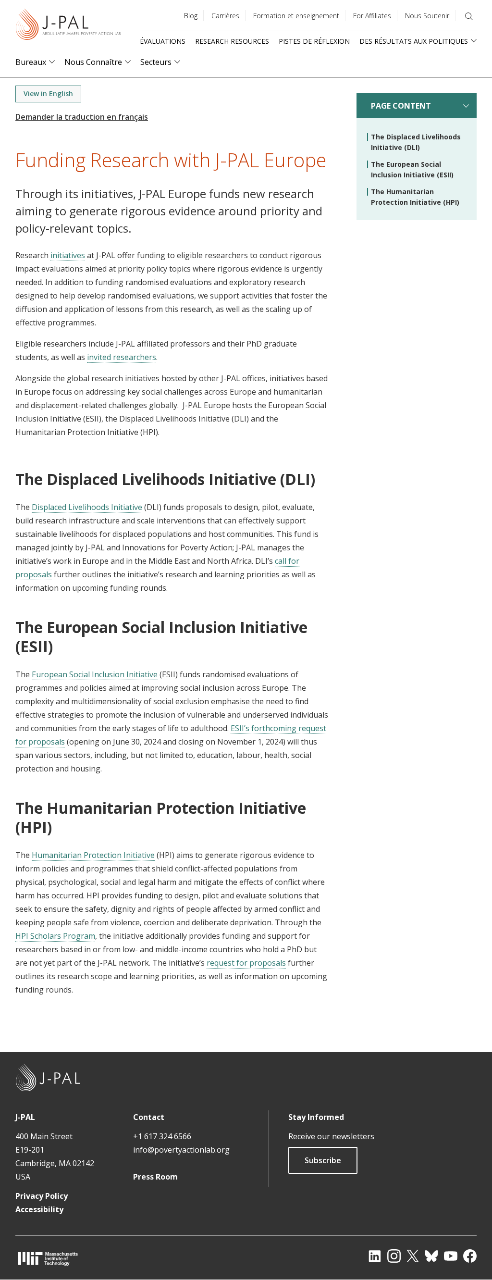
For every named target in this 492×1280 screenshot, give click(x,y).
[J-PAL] (68, 26)
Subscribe (323, 1160)
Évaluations (162, 41)
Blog (190, 15)
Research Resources (232, 41)
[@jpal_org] (394, 1256)
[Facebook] (470, 1256)
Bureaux (30, 62)
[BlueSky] (431, 1256)
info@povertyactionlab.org (181, 1149)
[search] (469, 16)
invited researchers (121, 357)
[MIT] (48, 1258)
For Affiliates (372, 15)
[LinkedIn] (374, 1256)
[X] (412, 1256)
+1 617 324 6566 (162, 1136)
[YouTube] (450, 1256)
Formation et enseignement (296, 15)
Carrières (225, 15)
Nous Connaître (93, 62)
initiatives (67, 255)
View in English (48, 93)
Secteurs (156, 62)
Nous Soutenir (427, 15)
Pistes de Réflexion (314, 41)
